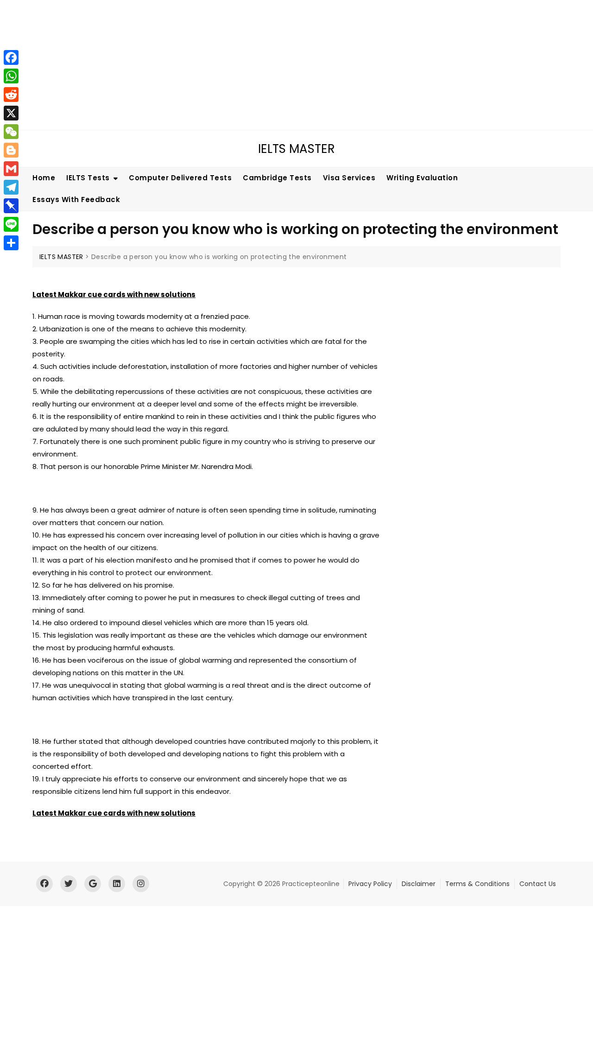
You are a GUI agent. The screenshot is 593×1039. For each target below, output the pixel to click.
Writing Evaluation (422, 178)
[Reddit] (11, 94)
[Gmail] (11, 168)
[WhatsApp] (11, 76)
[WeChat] (11, 131)
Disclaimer (418, 883)
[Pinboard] (11, 205)
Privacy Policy (370, 883)
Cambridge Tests (277, 178)
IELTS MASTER (296, 148)
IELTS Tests (88, 178)
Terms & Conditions (477, 883)
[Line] (11, 224)
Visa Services (349, 178)
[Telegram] (11, 187)
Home (43, 178)
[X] (11, 113)
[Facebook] (11, 57)
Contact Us (537, 883)
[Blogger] (11, 150)
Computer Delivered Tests (180, 178)
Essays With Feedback (76, 199)
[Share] (11, 243)
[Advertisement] (280, 65)
